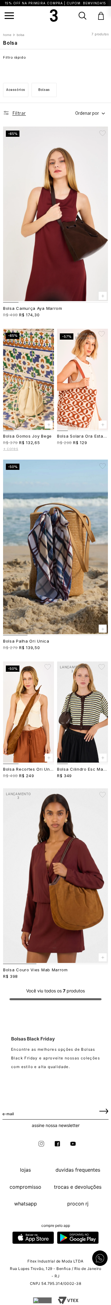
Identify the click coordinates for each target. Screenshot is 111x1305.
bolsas (44, 90)
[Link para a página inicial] (8, 35)
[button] (9, 15)
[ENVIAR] (104, 1111)
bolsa (20, 35)
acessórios (15, 90)
